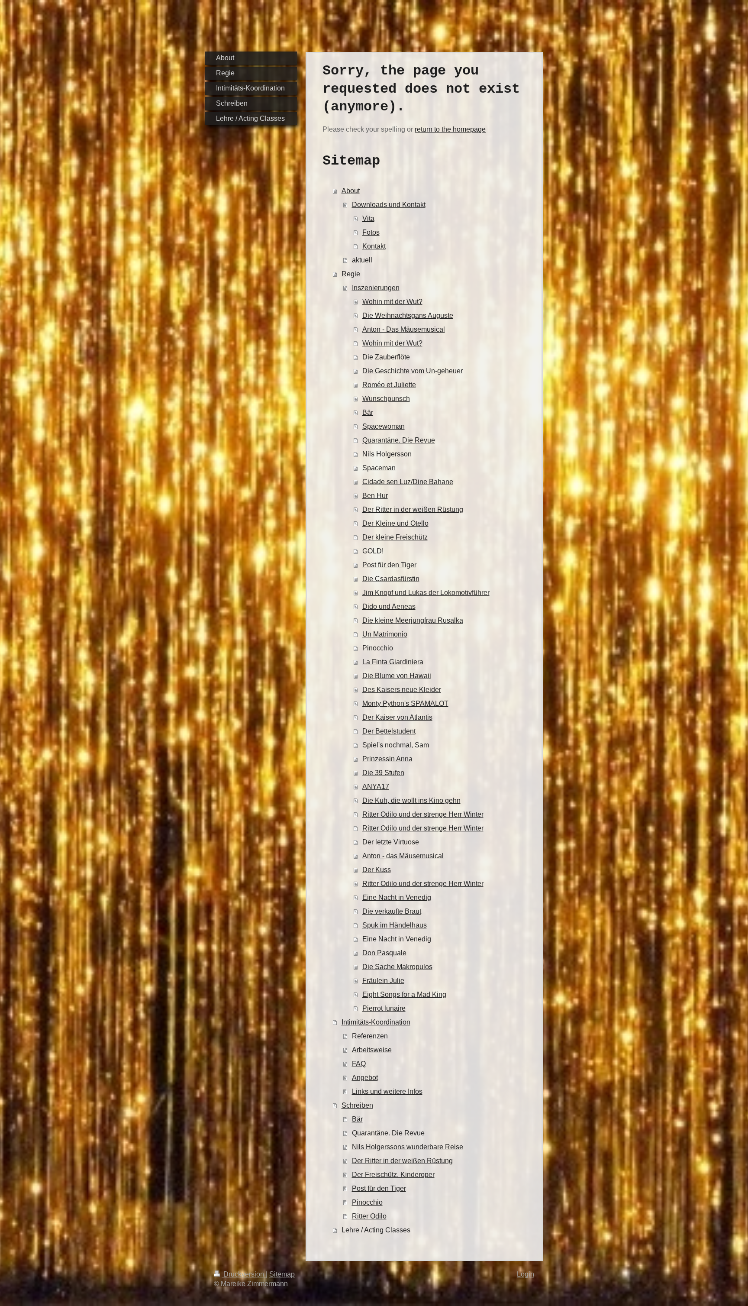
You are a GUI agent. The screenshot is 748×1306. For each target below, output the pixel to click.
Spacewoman (383, 426)
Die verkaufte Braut (391, 911)
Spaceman (379, 468)
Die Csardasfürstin (390, 578)
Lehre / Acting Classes (376, 1230)
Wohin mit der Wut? (392, 301)
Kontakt (374, 246)
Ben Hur (375, 495)
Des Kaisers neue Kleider (401, 689)
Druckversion (244, 1274)
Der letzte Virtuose (390, 842)
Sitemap (282, 1274)
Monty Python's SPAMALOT (405, 703)
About (351, 190)
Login (525, 1274)
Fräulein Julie (383, 980)
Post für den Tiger (389, 565)
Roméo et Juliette (389, 384)
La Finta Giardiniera (392, 662)
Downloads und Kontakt (389, 204)
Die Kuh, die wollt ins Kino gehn (411, 800)
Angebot (365, 1077)
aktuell (362, 260)
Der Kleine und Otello (395, 523)
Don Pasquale (384, 953)
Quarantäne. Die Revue (398, 440)
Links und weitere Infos (387, 1091)
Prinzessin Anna (387, 759)
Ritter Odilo (369, 1216)
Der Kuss (376, 869)
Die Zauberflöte (386, 357)
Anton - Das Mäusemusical (403, 329)
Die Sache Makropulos (397, 966)
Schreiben (357, 1105)
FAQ (359, 1063)
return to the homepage (450, 129)
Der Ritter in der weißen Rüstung (412, 509)
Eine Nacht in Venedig (396, 897)
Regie (351, 274)
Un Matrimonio (384, 634)
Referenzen (370, 1036)
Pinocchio (377, 648)
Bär (367, 412)
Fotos (371, 232)
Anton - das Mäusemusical (403, 856)
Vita (368, 218)
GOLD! (373, 551)
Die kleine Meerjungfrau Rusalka (412, 620)
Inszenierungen (376, 287)
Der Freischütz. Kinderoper (393, 1174)
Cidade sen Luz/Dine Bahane (407, 481)
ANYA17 (375, 786)
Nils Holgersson (387, 454)
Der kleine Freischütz (395, 537)
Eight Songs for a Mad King (404, 994)
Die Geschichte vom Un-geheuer (412, 371)
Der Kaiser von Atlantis (397, 717)
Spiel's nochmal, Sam (395, 745)
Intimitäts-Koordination (376, 1022)
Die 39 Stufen (383, 772)
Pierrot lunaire (384, 1008)
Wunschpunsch (386, 398)
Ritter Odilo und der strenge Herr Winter (423, 814)
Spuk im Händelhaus (394, 925)
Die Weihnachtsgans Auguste (407, 315)
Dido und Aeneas (389, 606)
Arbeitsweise (372, 1050)
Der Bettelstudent (389, 731)
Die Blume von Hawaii (396, 675)
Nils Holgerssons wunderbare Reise (407, 1147)
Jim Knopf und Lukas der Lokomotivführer (426, 592)
